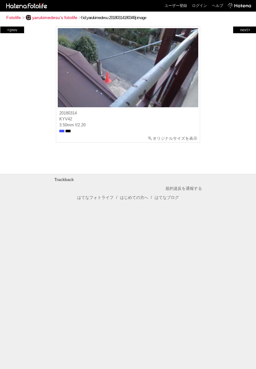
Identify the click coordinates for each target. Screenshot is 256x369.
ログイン (199, 5)
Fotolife (13, 17)
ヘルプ (217, 5)
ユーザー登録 (176, 5)
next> (245, 30)
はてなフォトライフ (95, 197)
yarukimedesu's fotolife (54, 17)
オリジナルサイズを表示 (175, 138)
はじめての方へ (134, 197)
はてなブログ (167, 197)
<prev (12, 30)
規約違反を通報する (183, 188)
